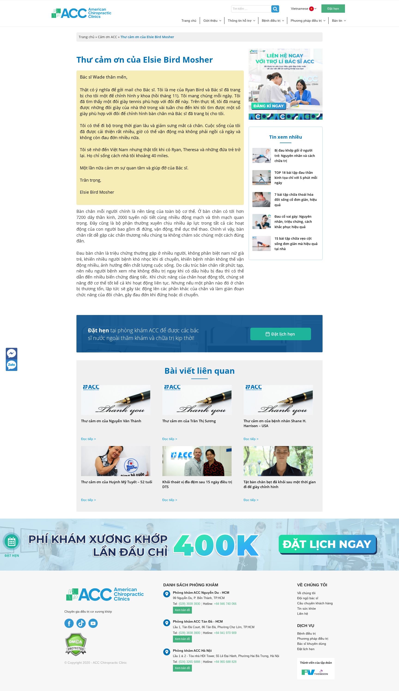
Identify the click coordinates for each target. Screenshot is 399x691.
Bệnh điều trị (271, 20)
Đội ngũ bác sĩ (307, 598)
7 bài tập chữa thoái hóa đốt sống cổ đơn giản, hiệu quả (296, 199)
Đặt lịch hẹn (283, 334)
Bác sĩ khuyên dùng (311, 643)
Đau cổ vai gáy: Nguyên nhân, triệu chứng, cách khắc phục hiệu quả (293, 221)
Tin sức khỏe (306, 608)
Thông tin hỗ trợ (239, 20)
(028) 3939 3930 (189, 603)
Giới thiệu (210, 20)
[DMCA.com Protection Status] (75, 644)
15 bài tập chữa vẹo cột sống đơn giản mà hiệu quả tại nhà (296, 243)
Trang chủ (188, 20)
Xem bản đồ (182, 610)
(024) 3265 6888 (189, 661)
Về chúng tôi (306, 593)
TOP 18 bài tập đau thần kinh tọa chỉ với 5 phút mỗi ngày (296, 177)
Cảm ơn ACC (107, 37)
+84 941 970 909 (225, 633)
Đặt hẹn (333, 8)
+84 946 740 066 (225, 603)
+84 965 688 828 (225, 661)
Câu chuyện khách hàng (315, 603)
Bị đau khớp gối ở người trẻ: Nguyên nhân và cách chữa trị (295, 155)
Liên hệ (302, 613)
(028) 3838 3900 (189, 633)
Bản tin (337, 20)
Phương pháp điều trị (306, 20)
